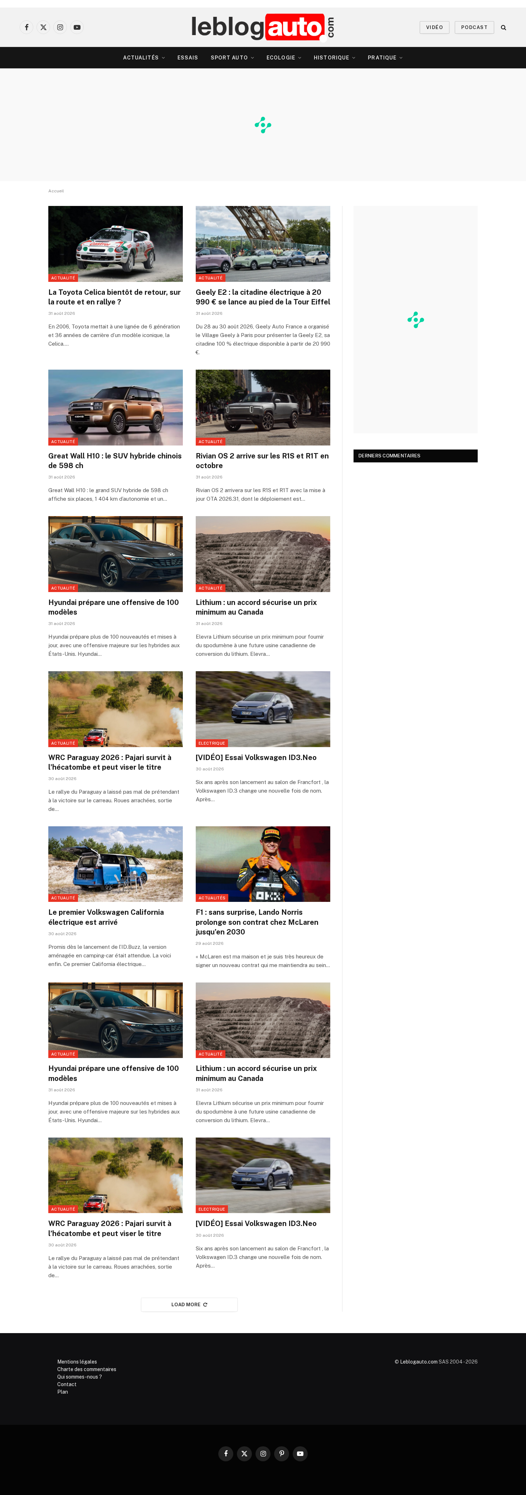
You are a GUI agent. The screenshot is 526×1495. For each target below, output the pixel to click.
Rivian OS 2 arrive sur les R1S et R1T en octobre (262, 461)
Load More (186, 1304)
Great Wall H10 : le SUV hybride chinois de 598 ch (115, 461)
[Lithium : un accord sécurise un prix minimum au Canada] (263, 554)
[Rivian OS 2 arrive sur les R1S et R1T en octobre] (263, 408)
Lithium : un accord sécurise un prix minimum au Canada (256, 607)
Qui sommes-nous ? (79, 1377)
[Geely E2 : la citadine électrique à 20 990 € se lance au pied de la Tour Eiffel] (263, 244)
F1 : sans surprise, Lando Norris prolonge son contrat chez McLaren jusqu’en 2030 (257, 922)
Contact (67, 1384)
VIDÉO (434, 27)
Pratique (382, 58)
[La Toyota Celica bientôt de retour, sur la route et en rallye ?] (115, 244)
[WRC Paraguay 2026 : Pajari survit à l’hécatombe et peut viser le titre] (115, 709)
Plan (62, 1392)
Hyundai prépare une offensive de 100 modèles (113, 607)
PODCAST (474, 27)
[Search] (503, 27)
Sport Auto (229, 58)
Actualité (63, 278)
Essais (188, 58)
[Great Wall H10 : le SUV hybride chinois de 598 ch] (115, 408)
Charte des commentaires (86, 1369)
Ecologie (281, 58)
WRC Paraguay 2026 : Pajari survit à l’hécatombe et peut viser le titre (109, 762)
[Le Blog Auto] (263, 27)
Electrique (212, 743)
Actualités (141, 58)
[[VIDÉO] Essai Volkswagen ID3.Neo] (263, 709)
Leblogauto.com (419, 1362)
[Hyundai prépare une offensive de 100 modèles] (115, 554)
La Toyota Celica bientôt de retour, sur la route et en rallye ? (114, 297)
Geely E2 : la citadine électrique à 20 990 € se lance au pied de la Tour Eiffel (263, 297)
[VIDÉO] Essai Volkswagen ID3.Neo (256, 757)
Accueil (56, 190)
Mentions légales (77, 1362)
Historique (331, 58)
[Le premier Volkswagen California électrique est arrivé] (115, 864)
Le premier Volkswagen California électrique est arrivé (106, 917)
